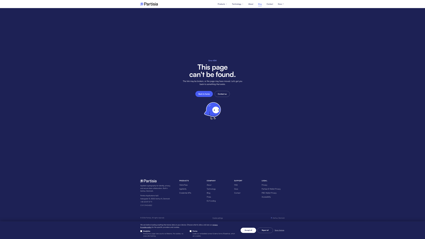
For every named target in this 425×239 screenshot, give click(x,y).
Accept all (248, 230)
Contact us (222, 94)
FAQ (236, 185)
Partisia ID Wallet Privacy (271, 189)
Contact (270, 4)
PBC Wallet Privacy (269, 193)
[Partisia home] (149, 4)
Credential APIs (185, 193)
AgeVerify (182, 189)
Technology (236, 4)
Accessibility (266, 197)
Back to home (204, 94)
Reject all (265, 230)
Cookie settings (217, 218)
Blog (260, 4)
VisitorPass (183, 185)
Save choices (279, 230)
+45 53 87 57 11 (146, 202)
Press (209, 197)
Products (221, 4)
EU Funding (211, 201)
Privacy (264, 185)
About (250, 4)
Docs (280, 4)
